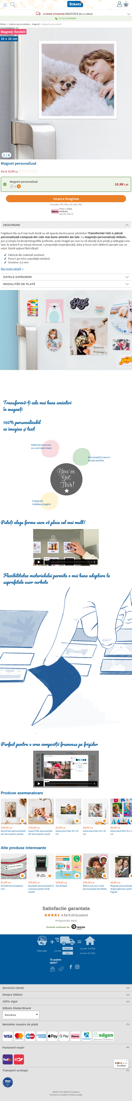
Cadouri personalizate (19, 24)
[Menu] (127, 1061)
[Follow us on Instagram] (77, 967)
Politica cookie (75, 1094)
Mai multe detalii (11, 269)
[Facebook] (70, 967)
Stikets (3, 24)
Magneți (36, 24)
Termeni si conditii (58, 1094)
